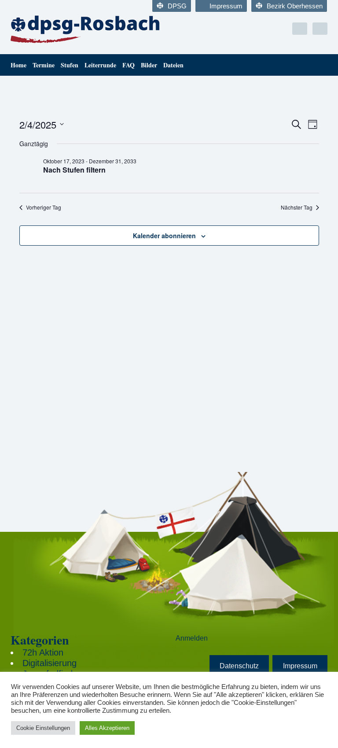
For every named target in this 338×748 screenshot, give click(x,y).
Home (18, 65)
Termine (44, 65)
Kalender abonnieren (164, 235)
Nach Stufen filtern (74, 170)
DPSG (177, 6)
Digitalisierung (49, 663)
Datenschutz (239, 666)
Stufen (69, 65)
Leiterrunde (100, 65)
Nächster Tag (296, 207)
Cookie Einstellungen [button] (43, 728)
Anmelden (192, 638)
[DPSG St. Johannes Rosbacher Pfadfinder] (86, 28)
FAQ (128, 65)
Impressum (225, 6)
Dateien (173, 65)
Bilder (149, 65)
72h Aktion (42, 652)
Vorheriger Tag (43, 207)
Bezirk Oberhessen (295, 6)
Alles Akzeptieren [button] (107, 728)
